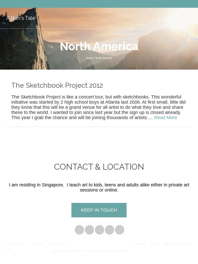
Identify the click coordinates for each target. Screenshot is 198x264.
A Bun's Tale (20, 18)
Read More (165, 117)
